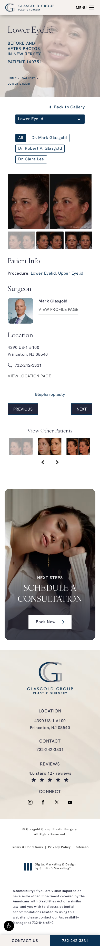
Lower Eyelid (19, 84)
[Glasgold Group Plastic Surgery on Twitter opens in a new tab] (56, 802)
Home (12, 78)
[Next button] (57, 462)
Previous (23, 409)
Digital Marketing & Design (55, 867)
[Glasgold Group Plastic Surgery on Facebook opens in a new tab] (43, 802)
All (20, 138)
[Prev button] (42, 462)
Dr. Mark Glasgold (49, 138)
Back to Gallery (69, 107)
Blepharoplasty (50, 395)
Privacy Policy (59, 847)
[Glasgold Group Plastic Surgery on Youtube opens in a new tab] (70, 802)
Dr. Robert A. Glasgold (40, 149)
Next (82, 409)
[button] (9, 926)
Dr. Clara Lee (31, 159)
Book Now (46, 622)
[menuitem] (30, 802)
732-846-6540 (43, 923)
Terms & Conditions (27, 847)
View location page (29, 376)
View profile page (58, 310)
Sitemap (82, 847)
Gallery (28, 78)
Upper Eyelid (70, 274)
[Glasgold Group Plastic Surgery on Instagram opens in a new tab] (30, 802)
